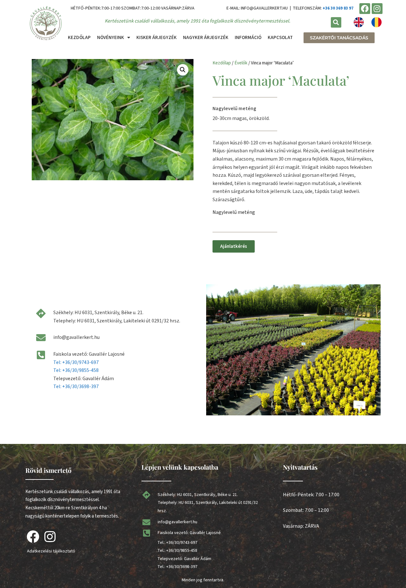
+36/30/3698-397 (181, 567)
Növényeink (110, 37)
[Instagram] (377, 8)
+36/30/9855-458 (181, 550)
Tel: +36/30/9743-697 (76, 362)
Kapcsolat (280, 37)
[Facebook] (364, 8)
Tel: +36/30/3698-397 (76, 386)
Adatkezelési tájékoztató (51, 551)
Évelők (240, 63)
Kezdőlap (79, 37)
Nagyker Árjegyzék (205, 37)
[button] (336, 22)
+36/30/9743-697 (181, 542)
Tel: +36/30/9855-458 (76, 370)
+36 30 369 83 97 (338, 8)
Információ (248, 37)
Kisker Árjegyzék (156, 37)
